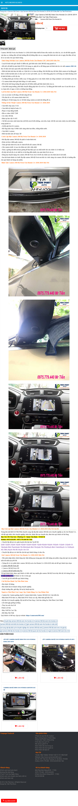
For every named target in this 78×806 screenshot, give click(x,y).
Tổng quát (4, 48)
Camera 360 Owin (13, 11)
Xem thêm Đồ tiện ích (42, 750)
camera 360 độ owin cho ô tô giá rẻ (55, 627)
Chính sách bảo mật (7, 778)
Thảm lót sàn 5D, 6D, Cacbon (45, 736)
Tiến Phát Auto (11, 784)
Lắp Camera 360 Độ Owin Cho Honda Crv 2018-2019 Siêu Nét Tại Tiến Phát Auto (46, 11)
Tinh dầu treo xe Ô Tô (42, 742)
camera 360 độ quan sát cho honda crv (35, 631)
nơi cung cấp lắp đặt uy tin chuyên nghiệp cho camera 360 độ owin (21, 627)
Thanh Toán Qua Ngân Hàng (9, 774)
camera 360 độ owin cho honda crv (46, 621)
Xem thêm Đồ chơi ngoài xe (44, 748)
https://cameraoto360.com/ (35, 615)
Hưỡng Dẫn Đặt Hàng (7, 772)
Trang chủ (3, 11)
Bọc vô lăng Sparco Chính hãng (45, 738)
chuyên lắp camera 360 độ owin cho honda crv (19, 621)
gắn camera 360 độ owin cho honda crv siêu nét (42, 624)
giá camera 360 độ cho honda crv (11, 631)
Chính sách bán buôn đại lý (9, 770)
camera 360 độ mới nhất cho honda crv (12, 624)
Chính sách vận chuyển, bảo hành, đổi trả (13, 776)
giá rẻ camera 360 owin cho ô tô (59, 631)
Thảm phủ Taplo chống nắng (45, 740)
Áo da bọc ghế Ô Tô (42, 744)
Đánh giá (12, 49)
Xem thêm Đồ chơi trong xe (44, 746)
